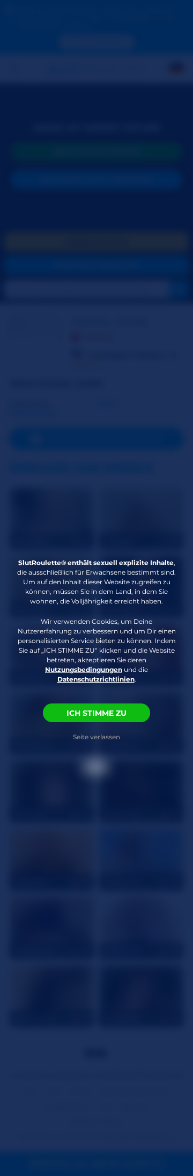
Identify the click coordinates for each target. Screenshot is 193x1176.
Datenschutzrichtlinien (96, 679)
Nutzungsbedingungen (83, 670)
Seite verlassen (96, 737)
